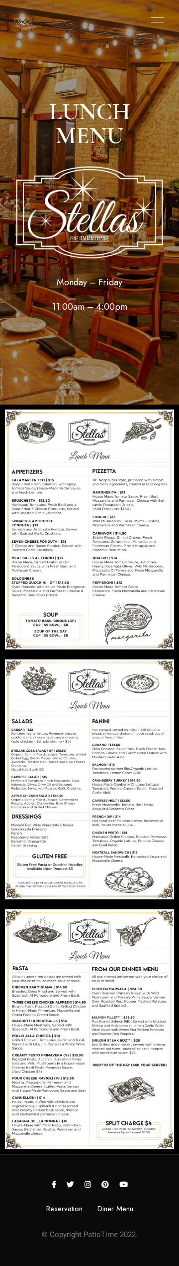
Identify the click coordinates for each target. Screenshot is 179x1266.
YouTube (123, 1184)
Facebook (54, 1184)
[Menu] (155, 20)
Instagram (88, 1184)
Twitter (70, 1184)
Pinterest (105, 1184)
